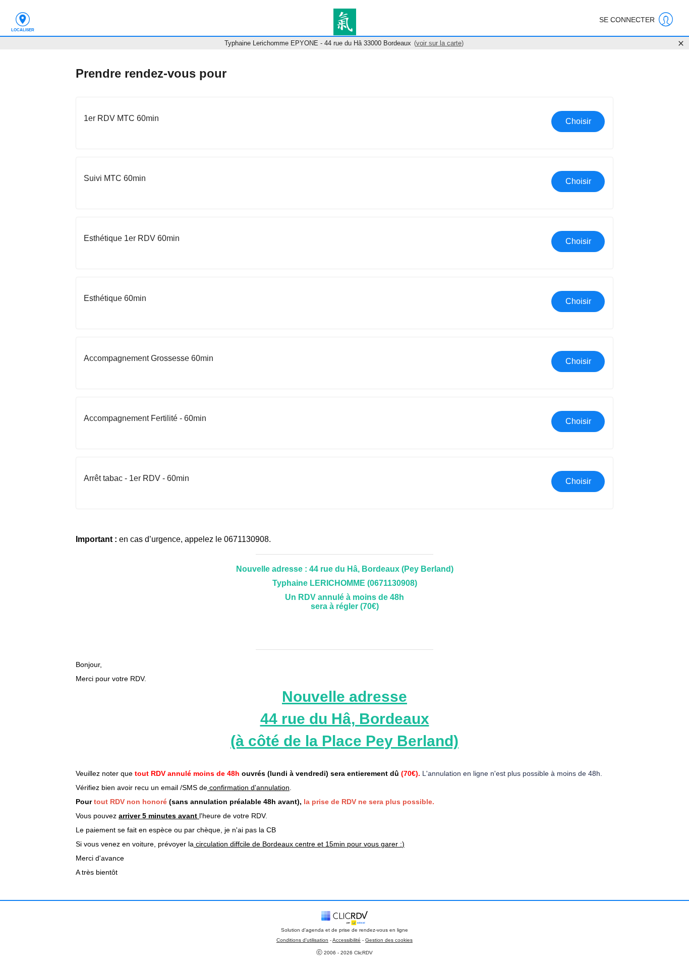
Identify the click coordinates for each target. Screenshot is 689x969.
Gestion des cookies (389, 940)
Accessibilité (346, 940)
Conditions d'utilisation (302, 940)
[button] (344, 123)
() (439, 43)
